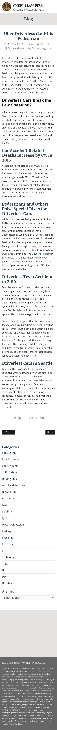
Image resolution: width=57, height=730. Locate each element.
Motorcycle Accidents (15, 524)
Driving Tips (9, 479)
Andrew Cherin (41, 44)
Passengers (9, 537)
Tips (4, 563)
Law (4, 505)
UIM (4, 576)
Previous (9, 432)
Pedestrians (9, 544)
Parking (6, 531)
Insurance (8, 498)
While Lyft (34, 399)
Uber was (39, 388)
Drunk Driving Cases (14, 485)
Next (49, 432)
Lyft (27, 48)
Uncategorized (11, 583)
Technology (38, 48)
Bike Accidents (10, 459)
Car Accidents (16, 48)
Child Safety (9, 472)
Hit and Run (9, 492)
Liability (7, 511)
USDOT (24, 181)
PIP (4, 550)
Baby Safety (9, 452)
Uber (50, 48)
